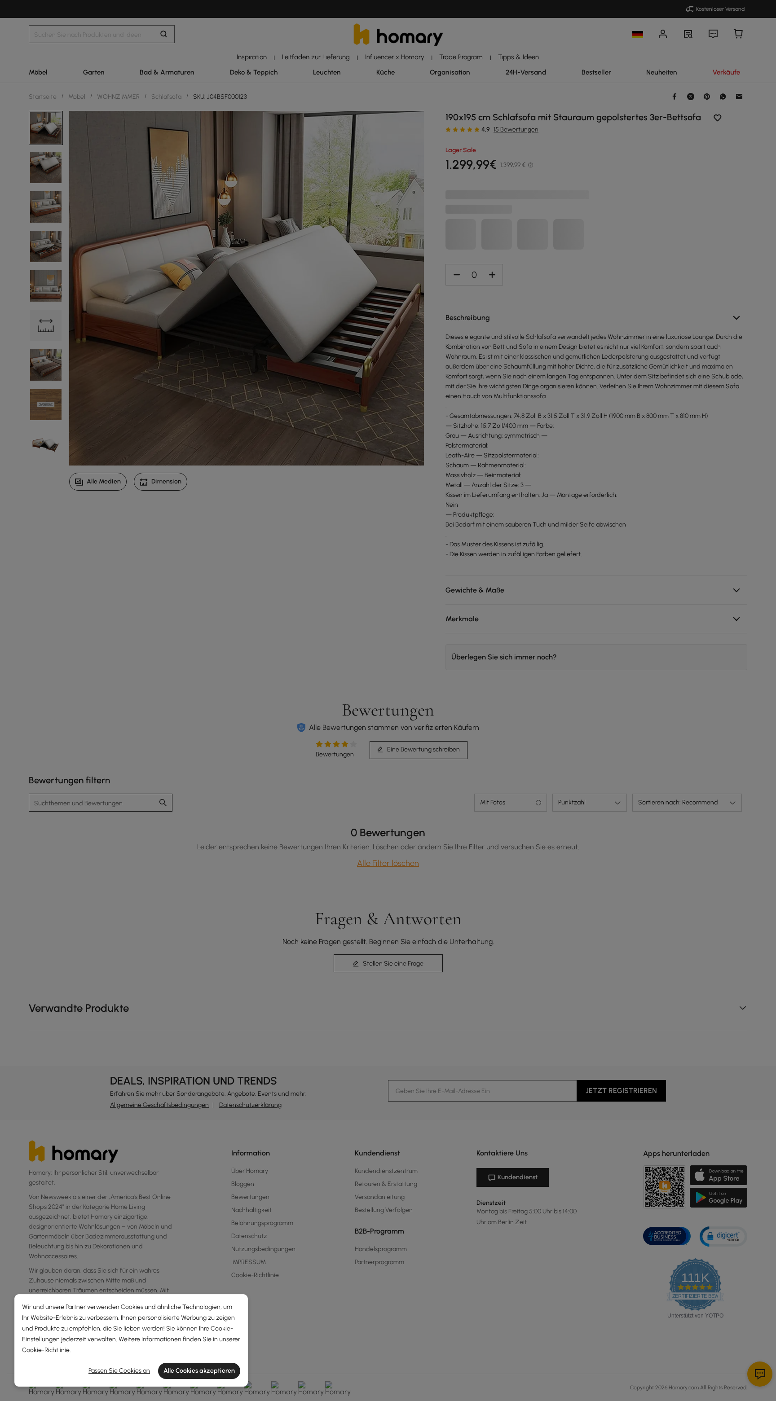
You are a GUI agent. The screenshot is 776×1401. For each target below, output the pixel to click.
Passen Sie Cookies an (119, 1371)
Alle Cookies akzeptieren (199, 1371)
